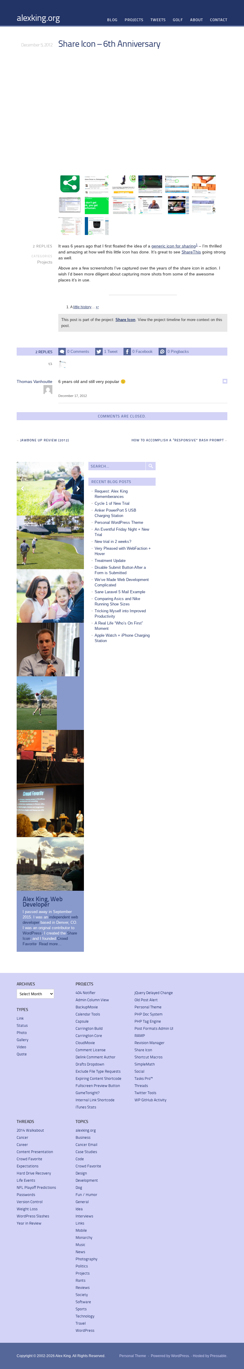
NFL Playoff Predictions (36, 1187)
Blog (112, 19)
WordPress (32, 933)
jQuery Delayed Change (153, 992)
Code (80, 1158)
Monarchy (84, 1237)
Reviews (83, 1287)
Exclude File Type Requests (98, 1071)
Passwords (26, 1194)
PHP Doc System (148, 1014)
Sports (81, 1309)
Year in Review (29, 1223)
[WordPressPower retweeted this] (62, 364)
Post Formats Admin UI (153, 1028)
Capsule (82, 1021)
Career (22, 1144)
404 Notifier (86, 992)
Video (21, 1046)
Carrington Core (89, 1035)
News (80, 1251)
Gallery (22, 1039)
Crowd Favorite (29, 1158)
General (82, 1201)
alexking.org (38, 17)
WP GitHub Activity (150, 1099)
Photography (86, 1258)
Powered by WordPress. (170, 1356)
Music (80, 1244)
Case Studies (86, 1151)
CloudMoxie (85, 1042)
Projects (134, 19)
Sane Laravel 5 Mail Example (120, 592)
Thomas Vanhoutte (34, 381)
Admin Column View (92, 999)
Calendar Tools (88, 1014)
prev (22, 489)
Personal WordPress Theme (119, 522)
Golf (178, 19)
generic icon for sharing (173, 246)
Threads (141, 1085)
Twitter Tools (145, 1092)
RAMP (139, 1035)
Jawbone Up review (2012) (44, 440)
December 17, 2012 (72, 396)
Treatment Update (110, 560)
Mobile (81, 1230)
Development (87, 1180)
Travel (81, 1323)
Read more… (50, 944)
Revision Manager (149, 1042)
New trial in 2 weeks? (113, 541)
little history (82, 307)
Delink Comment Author (95, 1057)
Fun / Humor (86, 1194)
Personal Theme (148, 1007)
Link (20, 1018)
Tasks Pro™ (143, 1078)
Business (83, 1137)
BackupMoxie (87, 1007)
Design (81, 1173)
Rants (80, 1280)
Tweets (158, 19)
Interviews (84, 1216)
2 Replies (42, 246)
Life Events (26, 1180)
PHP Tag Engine (147, 1021)
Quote (22, 1054)
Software (83, 1301)
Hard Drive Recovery (34, 1173)
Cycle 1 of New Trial (112, 503)
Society (82, 1294)
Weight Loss (27, 1208)
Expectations (27, 1166)
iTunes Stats (86, 1107)
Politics (82, 1266)
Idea (79, 1208)
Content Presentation (35, 1151)
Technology (85, 1316)
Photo (22, 1032)
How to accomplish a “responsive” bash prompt (178, 440)
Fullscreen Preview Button (98, 1085)
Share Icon (125, 319)
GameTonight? (87, 1092)
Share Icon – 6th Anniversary (109, 43)
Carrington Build (89, 1028)
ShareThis (191, 252)
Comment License (91, 1049)
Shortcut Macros (148, 1057)
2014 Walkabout (30, 1130)
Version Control (30, 1201)
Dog (79, 1187)
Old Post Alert (146, 999)
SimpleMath (144, 1064)
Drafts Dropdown (90, 1064)
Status (22, 1025)
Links (80, 1223)
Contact (218, 19)
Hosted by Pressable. (210, 1356)
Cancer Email (86, 1144)
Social (139, 1071)
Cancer (22, 1137)
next (77, 489)
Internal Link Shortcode (95, 1099)
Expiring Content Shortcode (98, 1078)
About (196, 19)
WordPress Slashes (33, 1216)
